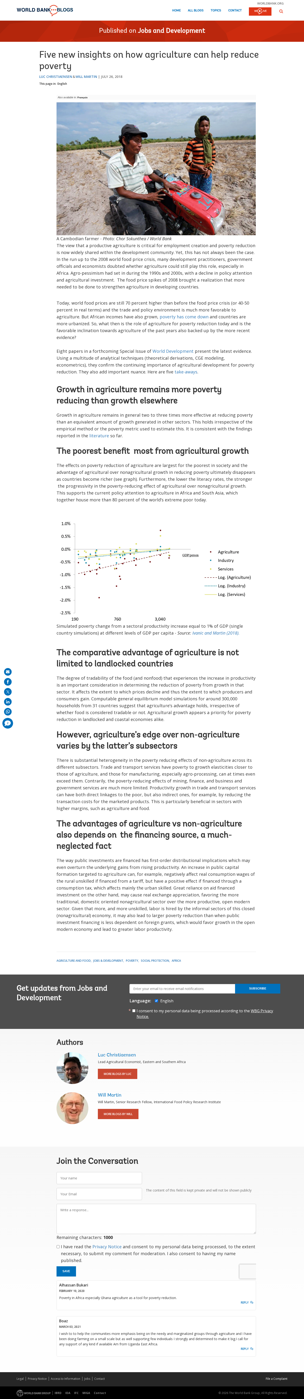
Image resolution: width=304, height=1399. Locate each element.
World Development (173, 351)
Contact (235, 10)
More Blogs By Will (118, 1114)
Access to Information (65, 1379)
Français (82, 97)
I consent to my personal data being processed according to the (205, 1013)
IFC (76, 1393)
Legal (20, 1379)
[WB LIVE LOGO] (260, 12)
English (62, 84)
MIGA (86, 1393)
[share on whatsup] (8, 712)
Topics (216, 10)
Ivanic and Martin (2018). (216, 633)
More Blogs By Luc (117, 1074)
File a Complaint (276, 1379)
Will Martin (86, 76)
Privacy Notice (107, 1246)
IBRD (58, 1393)
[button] (281, 11)
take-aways (186, 372)
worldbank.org (270, 3)
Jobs (87, 1379)
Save (66, 1271)
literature (99, 435)
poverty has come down (184, 317)
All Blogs (196, 10)
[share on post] (8, 692)
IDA (67, 1393)
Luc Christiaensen (55, 76)
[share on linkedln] (8, 702)
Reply (245, 1302)
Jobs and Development (171, 31)
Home (176, 10)
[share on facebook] (8, 682)
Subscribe (257, 988)
